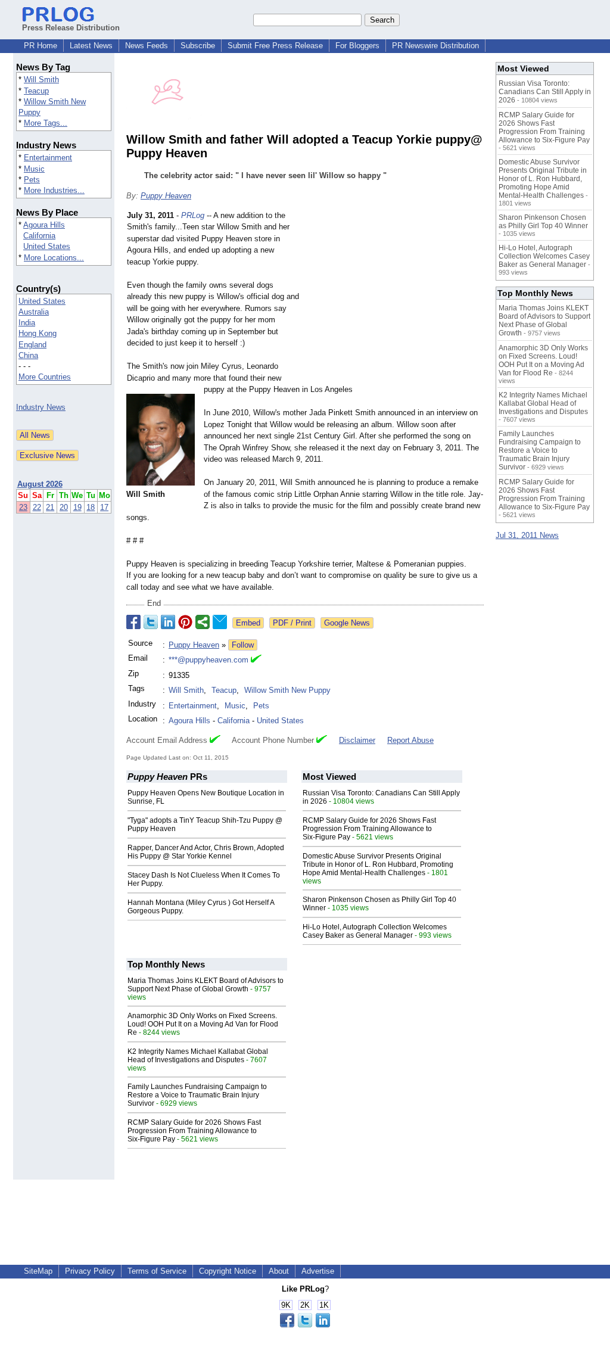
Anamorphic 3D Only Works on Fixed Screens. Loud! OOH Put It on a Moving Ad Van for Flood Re (202, 1024)
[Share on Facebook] (133, 622)
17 (104, 507)
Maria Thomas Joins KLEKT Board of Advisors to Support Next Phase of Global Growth (205, 984)
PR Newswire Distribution (435, 45)
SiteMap (38, 1271)
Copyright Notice (227, 1271)
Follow (243, 644)
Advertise (317, 1271)
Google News (347, 622)
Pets (32, 179)
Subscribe (197, 45)
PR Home (40, 45)
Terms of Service (156, 1271)
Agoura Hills (44, 224)
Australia (33, 311)
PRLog (192, 215)
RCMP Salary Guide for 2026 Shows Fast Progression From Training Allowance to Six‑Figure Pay (369, 828)
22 (37, 507)
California (39, 235)
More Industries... (54, 190)
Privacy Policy (90, 1271)
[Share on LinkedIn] (168, 622)
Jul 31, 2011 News (527, 535)
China (28, 355)
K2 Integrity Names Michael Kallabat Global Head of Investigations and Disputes (197, 1055)
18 (90, 507)
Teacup (36, 90)
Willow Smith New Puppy (287, 690)
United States (46, 246)
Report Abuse (410, 740)
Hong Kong (37, 333)
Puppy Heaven (166, 195)
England (32, 344)
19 (77, 507)
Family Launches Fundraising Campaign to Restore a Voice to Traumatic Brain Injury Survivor (197, 1095)
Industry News (41, 407)
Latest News (91, 45)
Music (34, 168)
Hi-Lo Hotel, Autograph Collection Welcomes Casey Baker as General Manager (375, 931)
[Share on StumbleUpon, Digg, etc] (202, 622)
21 (50, 507)
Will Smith (41, 79)
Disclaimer (357, 740)
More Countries (44, 376)
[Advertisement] (394, 297)
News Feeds (146, 45)
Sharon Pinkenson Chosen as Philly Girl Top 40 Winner (543, 221)
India (26, 322)
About (279, 1271)
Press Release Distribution (71, 27)
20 (64, 507)
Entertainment (48, 157)
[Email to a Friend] (220, 622)
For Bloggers (357, 45)
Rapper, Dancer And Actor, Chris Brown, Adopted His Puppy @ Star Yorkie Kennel (205, 852)
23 (23, 507)
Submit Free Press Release (275, 45)
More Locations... (54, 257)
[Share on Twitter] (151, 622)
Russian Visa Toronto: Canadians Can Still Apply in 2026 (545, 91)
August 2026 (40, 484)
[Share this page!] (305, 1324)
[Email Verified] (256, 660)
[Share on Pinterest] (185, 622)
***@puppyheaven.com (208, 659)
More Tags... (45, 123)
